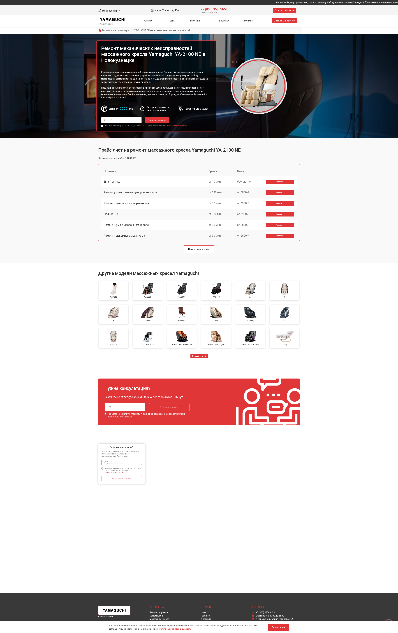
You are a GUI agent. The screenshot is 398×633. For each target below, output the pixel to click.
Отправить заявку (157, 120)
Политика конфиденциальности (175, 629)
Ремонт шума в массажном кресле (126, 224)
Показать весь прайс (199, 249)
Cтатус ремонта (284, 10)
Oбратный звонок (284, 20)
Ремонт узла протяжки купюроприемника (130, 192)
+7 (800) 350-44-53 (214, 9)
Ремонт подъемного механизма (124, 235)
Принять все (278, 627)
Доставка (224, 21)
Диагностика (112, 181)
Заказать (280, 182)
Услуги (147, 21)
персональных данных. (177, 126)
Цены (172, 21)
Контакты (249, 21)
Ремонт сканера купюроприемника (126, 203)
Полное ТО (111, 214)
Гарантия (195, 21)
